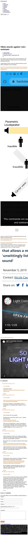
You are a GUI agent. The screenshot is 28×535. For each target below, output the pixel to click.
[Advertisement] (14, 30)
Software (5, 5)
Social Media (6, 10)
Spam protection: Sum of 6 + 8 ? (7, 506)
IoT (18, 55)
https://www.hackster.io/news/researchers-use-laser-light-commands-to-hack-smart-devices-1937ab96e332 (15, 444)
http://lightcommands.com (16, 427)
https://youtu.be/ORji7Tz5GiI (7, 337)
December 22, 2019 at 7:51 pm (9, 394)
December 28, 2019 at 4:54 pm (9, 430)
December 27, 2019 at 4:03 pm (9, 409)
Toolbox (5, 7)
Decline (5, 533)
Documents (5, 4)
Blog (4, 8)
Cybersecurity (14, 55)
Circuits (5, 9)
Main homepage (6, 12)
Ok (3, 533)
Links (4, 3)
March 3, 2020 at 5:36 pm (8, 452)
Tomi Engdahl (6, 52)
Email (2, 501)
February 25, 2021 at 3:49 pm (8, 471)
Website (2, 504)
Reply (4, 393)
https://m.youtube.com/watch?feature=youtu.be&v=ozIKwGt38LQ (11, 420)
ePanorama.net (4, 1)
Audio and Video (7, 55)
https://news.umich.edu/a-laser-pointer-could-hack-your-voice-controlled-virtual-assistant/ (15, 401)
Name (2, 499)
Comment (3, 510)
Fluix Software (5, 474)
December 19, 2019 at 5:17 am (8, 383)
